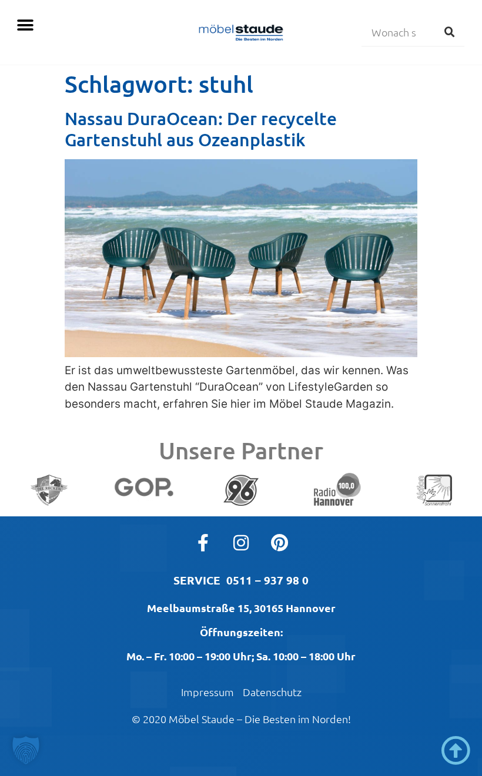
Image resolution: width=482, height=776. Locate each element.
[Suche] (449, 32)
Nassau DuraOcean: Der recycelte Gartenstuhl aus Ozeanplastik (201, 128)
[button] (25, 25)
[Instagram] (241, 542)
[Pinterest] (279, 542)
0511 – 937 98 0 (267, 580)
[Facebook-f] (202, 542)
